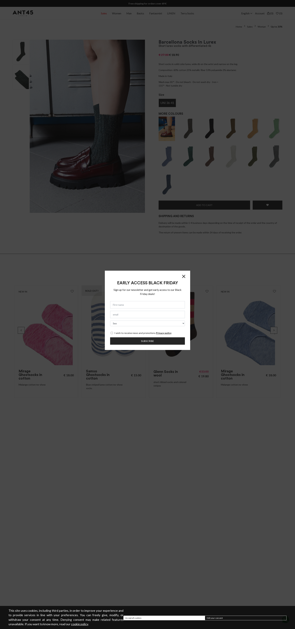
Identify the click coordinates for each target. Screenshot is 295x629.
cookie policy (79, 624)
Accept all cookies (133, 618)
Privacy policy (163, 333)
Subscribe (147, 341)
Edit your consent (215, 618)
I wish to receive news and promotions (142, 333)
